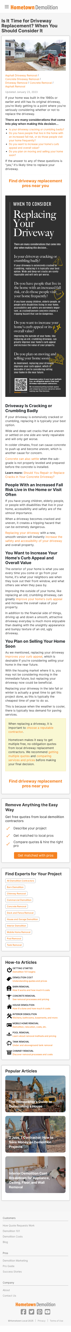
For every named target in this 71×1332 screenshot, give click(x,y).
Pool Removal (14, 938)
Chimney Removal (16, 893)
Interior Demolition (16, 925)
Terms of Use (56, 1320)
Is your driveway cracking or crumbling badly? (36, 129)
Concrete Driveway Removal (22, 79)
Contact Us (9, 1295)
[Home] (34, 7)
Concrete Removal (41, 82)
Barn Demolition (15, 887)
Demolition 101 (11, 1231)
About (6, 1290)
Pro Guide (8, 1266)
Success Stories (12, 1271)
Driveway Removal (16, 82)
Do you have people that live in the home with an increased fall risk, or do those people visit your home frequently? (36, 136)
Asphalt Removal (15, 86)
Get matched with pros (35, 855)
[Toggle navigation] (7, 6)
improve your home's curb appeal (39, 599)
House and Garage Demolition (22, 919)
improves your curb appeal (23, 656)
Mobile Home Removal (18, 932)
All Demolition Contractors (20, 880)
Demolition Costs (13, 1236)
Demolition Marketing (15, 1260)
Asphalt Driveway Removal (21, 75)
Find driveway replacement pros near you (35, 183)
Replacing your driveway (22, 533)
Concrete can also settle (22, 459)
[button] (23, 1312)
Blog (5, 1242)
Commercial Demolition (19, 900)
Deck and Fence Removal (20, 912)
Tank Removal (14, 945)
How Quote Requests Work (19, 1225)
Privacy (42, 1320)
